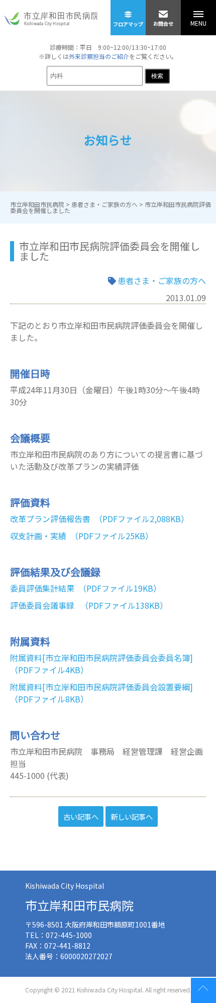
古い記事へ (80, 816)
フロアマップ (128, 24)
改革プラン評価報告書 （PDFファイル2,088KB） (99, 519)
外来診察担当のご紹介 (99, 56)
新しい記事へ (132, 816)
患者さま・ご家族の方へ (162, 280)
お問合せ (163, 23)
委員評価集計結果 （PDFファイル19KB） (85, 588)
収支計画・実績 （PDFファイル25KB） (81, 536)
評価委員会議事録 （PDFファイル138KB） (89, 605)
